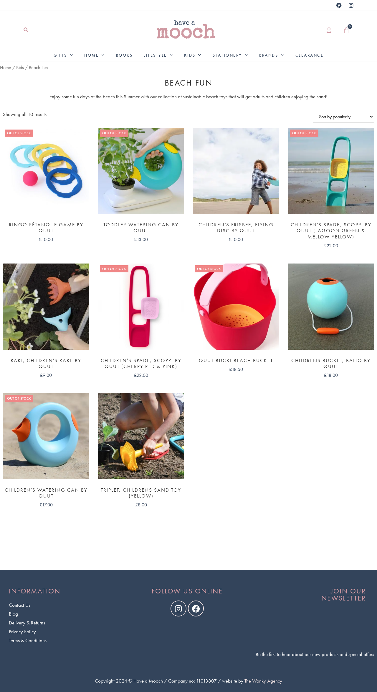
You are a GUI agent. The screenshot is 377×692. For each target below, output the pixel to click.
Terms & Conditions (28, 640)
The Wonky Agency (263, 681)
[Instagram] (351, 5)
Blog (13, 614)
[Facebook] (339, 5)
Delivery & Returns (27, 622)
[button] (26, 30)
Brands (268, 55)
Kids (189, 55)
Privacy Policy (22, 631)
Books (124, 55)
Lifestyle (155, 55)
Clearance (309, 55)
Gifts (60, 55)
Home (91, 55)
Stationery (227, 55)
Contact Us (19, 605)
